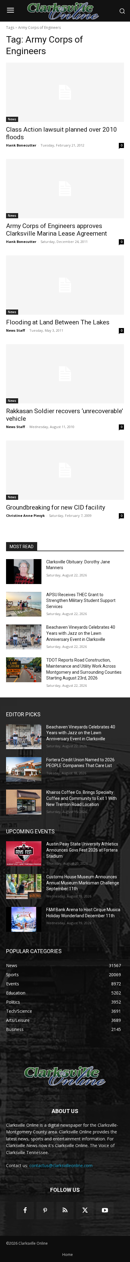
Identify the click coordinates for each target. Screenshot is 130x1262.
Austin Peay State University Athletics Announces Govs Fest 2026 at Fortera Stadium (82, 850)
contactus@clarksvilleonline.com (61, 1165)
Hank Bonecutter (21, 145)
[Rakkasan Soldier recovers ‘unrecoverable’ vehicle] (65, 373)
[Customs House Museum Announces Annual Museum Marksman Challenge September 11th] (23, 886)
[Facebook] (25, 1210)
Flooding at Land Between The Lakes (57, 322)
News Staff (15, 330)
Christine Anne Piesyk (25, 515)
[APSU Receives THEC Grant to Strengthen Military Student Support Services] (23, 604)
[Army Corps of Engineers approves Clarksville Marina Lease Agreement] (65, 188)
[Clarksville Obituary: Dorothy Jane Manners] (23, 571)
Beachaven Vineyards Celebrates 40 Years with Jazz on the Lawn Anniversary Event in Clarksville (80, 633)
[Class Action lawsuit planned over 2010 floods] (65, 92)
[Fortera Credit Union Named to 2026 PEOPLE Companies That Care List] (23, 769)
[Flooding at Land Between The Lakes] (65, 285)
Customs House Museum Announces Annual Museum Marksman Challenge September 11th (82, 882)
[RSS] (65, 1210)
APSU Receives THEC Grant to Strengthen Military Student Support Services (80, 600)
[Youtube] (104, 1210)
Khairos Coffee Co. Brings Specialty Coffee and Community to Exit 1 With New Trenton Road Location (81, 798)
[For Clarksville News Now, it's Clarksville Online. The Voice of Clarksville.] (65, 1076)
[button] (122, 11)
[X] (84, 1210)
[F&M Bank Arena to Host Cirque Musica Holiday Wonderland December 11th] (23, 919)
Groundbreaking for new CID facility (55, 507)
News (12, 119)
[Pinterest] (45, 1210)
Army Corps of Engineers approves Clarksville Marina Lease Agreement (56, 229)
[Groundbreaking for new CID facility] (65, 470)
